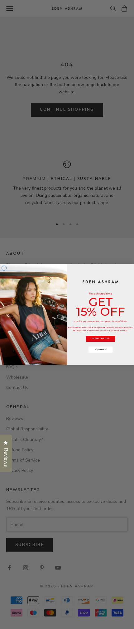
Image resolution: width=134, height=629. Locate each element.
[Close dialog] (4, 268)
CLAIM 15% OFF (100, 338)
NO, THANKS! (101, 349)
